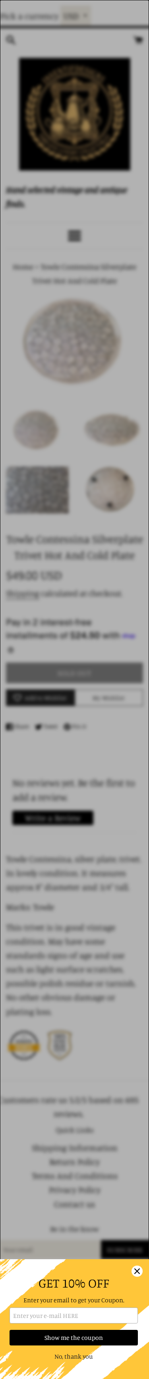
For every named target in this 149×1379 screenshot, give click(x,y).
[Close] (137, 1271)
